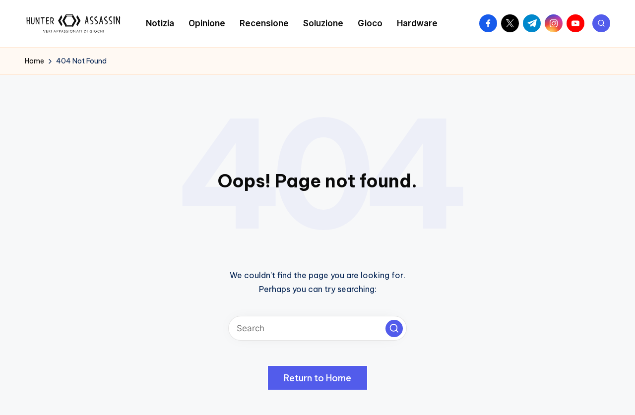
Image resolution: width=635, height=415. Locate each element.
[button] (394, 328)
